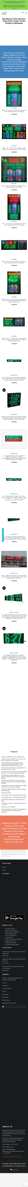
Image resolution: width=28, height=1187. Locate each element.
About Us (4, 867)
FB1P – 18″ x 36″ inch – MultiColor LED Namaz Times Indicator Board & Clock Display (14, 224)
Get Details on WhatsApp (3, 535)
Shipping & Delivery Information (9, 1003)
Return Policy (5, 997)
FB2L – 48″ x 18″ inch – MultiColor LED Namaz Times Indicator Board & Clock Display (14, 262)
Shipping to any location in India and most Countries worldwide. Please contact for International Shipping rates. (14, 7)
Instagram (13, 1156)
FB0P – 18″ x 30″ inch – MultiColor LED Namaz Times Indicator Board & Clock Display (14, 111)
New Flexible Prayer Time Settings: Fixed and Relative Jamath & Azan (13, 952)
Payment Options (6, 1000)
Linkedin (16, 1156)
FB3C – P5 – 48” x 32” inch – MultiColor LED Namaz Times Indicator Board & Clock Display (14, 148)
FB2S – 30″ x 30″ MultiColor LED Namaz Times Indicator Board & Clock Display (14, 186)
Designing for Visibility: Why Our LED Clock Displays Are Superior (14, 960)
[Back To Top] (23, 1181)
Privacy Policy (5, 994)
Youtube (10, 1156)
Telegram (19, 1156)
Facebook (3, 1156)
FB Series (14, 108)
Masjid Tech (14, 375)
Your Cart (4, 982)
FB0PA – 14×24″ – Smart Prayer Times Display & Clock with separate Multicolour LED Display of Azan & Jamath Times (14, 301)
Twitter (6, 1156)
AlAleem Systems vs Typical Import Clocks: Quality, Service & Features (13, 967)
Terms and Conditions (7, 988)
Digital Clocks (14, 612)
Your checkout (5, 985)
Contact (4, 870)
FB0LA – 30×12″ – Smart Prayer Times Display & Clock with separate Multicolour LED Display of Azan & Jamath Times (14, 340)
